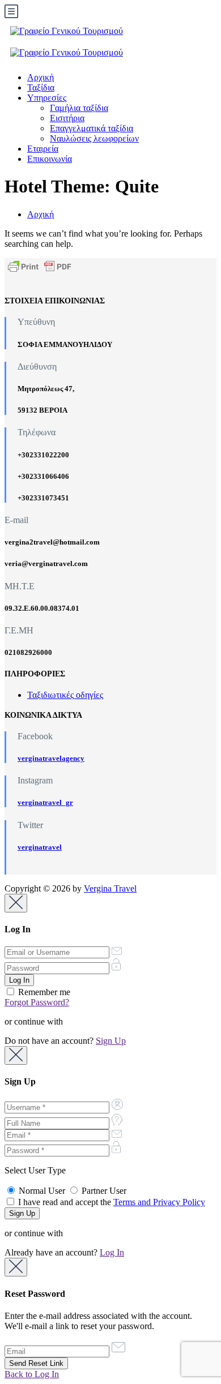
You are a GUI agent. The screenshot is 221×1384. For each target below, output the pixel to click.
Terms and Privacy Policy (159, 1202)
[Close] (16, 903)
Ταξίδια (40, 87)
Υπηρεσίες (46, 97)
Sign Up (111, 1041)
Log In (112, 1252)
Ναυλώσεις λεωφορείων (94, 138)
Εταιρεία (42, 148)
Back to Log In (32, 1374)
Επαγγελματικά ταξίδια (91, 128)
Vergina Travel (110, 888)
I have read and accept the (110, 1202)
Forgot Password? (37, 1002)
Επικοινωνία (49, 159)
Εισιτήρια (67, 118)
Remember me (43, 992)
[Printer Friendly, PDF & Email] (40, 266)
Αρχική (40, 77)
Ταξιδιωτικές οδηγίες (65, 695)
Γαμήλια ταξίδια (79, 108)
